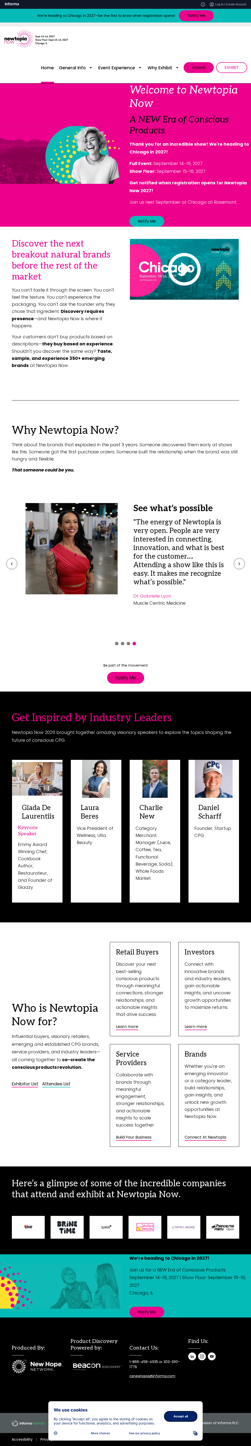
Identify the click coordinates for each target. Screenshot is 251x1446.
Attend (198, 67)
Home (47, 68)
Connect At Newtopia (205, 1137)
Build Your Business (133, 1137)
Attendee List (56, 1084)
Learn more (127, 1026)
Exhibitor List (25, 1084)
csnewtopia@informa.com (152, 1376)
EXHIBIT (232, 67)
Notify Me (196, 15)
